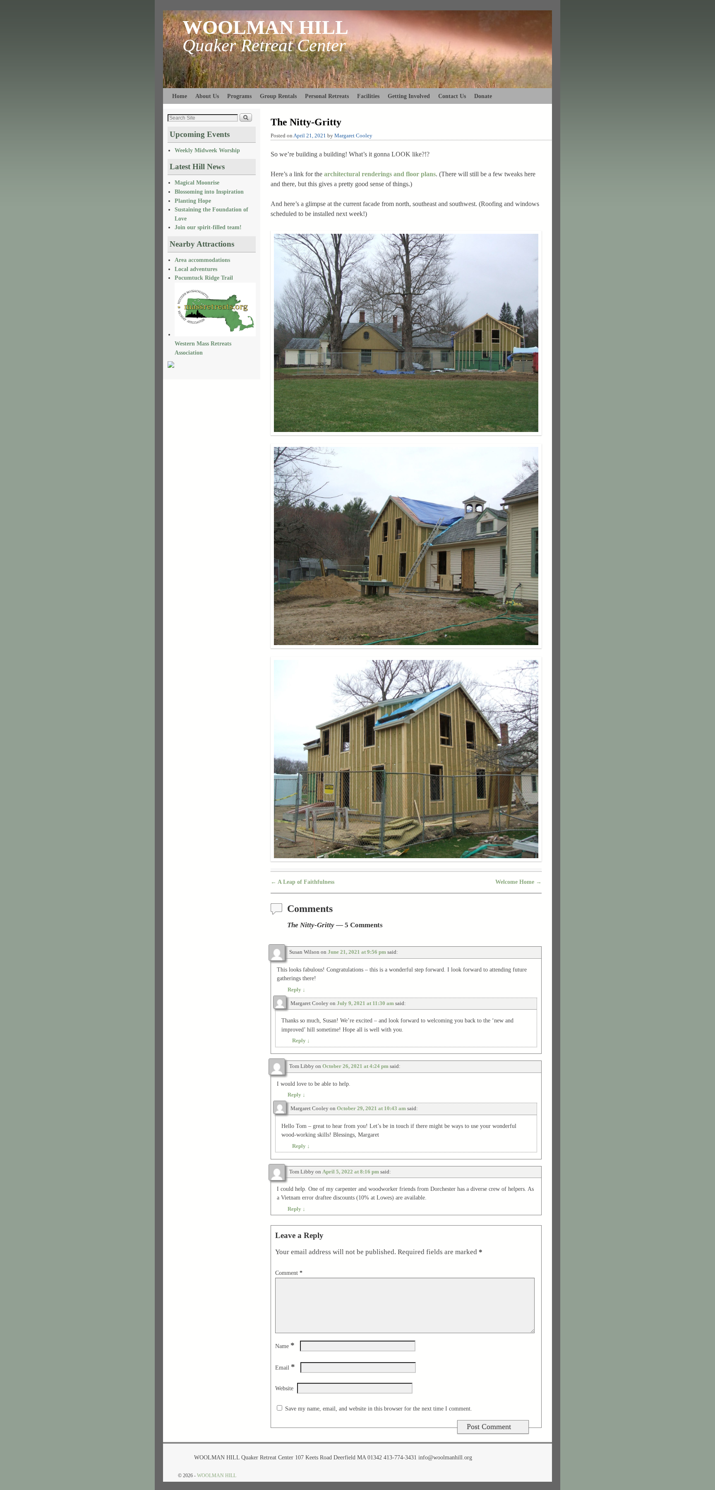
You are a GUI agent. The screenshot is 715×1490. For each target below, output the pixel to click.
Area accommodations (202, 260)
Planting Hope (193, 200)
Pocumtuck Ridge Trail (204, 277)
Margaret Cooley (353, 136)
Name (285, 1346)
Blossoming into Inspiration (209, 191)
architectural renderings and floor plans (380, 174)
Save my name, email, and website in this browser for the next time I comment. (378, 1408)
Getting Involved (409, 96)
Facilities (368, 96)
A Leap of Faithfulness (302, 881)
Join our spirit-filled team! (208, 227)
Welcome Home (518, 881)
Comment (288, 1272)
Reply (296, 990)
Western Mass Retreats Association (203, 347)
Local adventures (196, 269)
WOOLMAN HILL (265, 27)
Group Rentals (278, 96)
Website (284, 1388)
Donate (483, 96)
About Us (207, 96)
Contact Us (452, 96)
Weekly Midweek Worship (207, 150)
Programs (239, 96)
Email (285, 1367)
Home (179, 96)
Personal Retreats (327, 96)
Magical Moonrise (197, 182)
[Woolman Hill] (171, 365)
